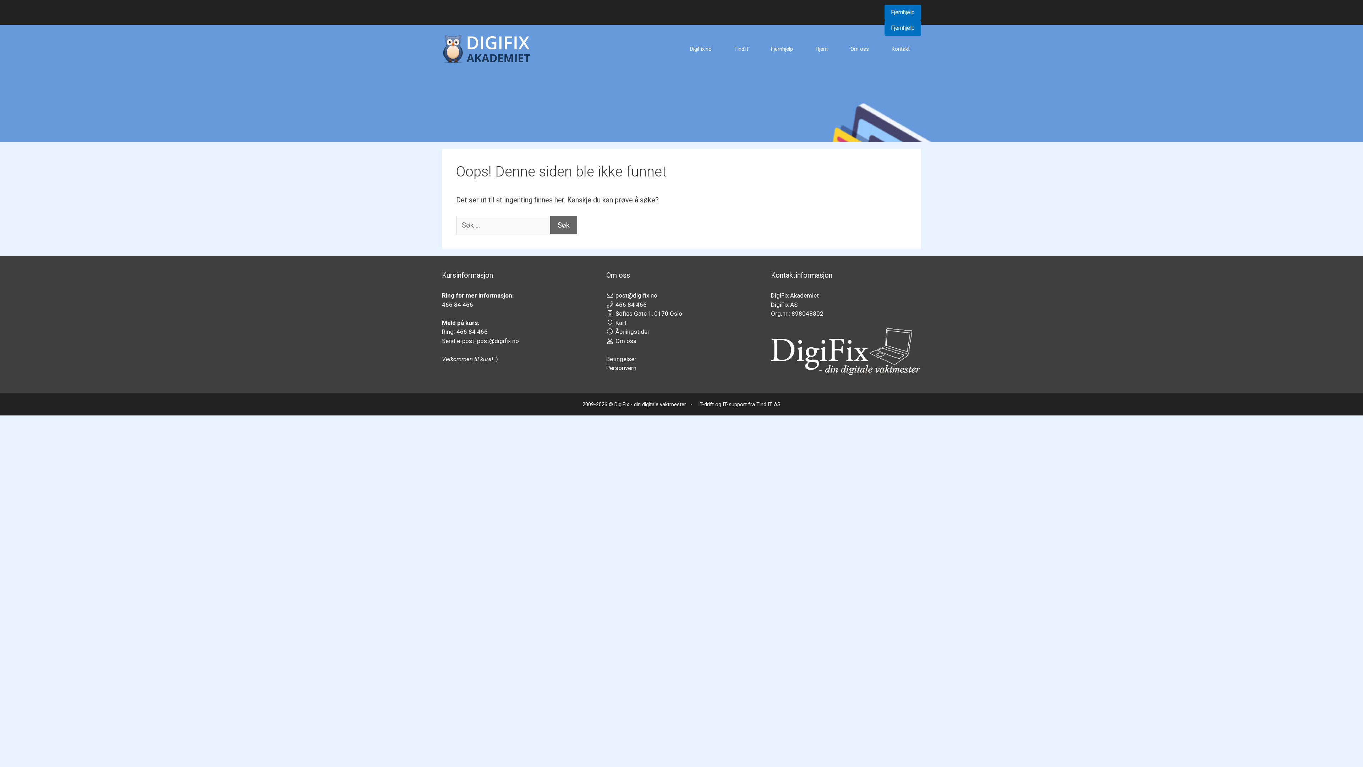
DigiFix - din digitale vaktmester (650, 404)
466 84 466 (631, 304)
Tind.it (741, 49)
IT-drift (706, 404)
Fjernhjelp (903, 12)
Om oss (859, 49)
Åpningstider (632, 331)
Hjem (822, 49)
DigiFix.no (701, 49)
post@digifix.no (636, 295)
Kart (620, 322)
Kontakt (901, 49)
